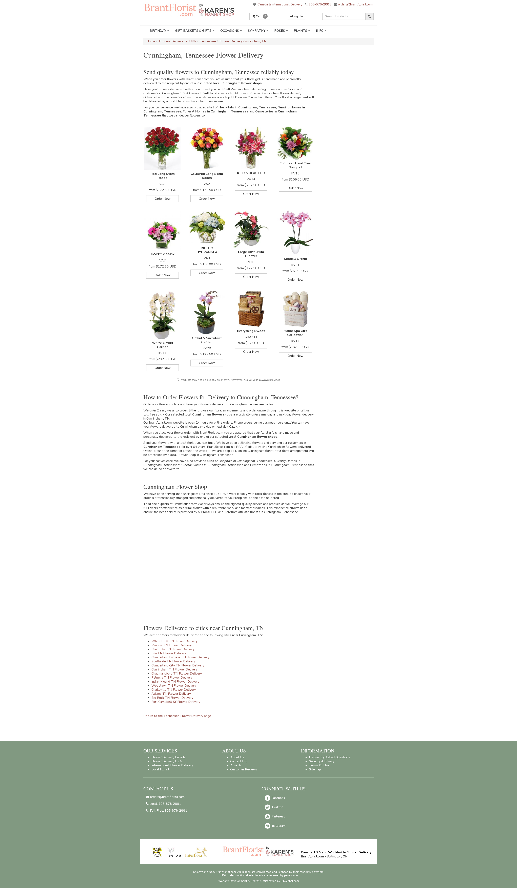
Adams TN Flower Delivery (171, 693)
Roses (280, 30)
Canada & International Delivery (279, 4)
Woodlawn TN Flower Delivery (174, 685)
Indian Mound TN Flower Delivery (175, 681)
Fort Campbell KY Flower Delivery (175, 702)
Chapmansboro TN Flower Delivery (176, 673)
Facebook (278, 798)
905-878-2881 (320, 4)
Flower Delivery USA (166, 761)
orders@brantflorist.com (355, 4)
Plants (301, 30)
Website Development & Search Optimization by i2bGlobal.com (258, 881)
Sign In (298, 16)
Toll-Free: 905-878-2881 (168, 810)
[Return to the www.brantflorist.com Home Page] (189, 9)
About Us (237, 757)
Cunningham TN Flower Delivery (174, 669)
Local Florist (160, 769)
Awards (235, 765)
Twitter (277, 807)
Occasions (230, 30)
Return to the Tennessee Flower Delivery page (177, 716)
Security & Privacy (321, 761)
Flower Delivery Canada (168, 757)
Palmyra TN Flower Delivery (171, 677)
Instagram (278, 826)
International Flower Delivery (172, 765)
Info (320, 30)
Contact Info (238, 761)
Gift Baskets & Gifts (193, 30)
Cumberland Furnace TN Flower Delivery (180, 657)
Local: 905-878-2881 (165, 804)
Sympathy (257, 30)
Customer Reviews (243, 769)
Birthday (158, 30)
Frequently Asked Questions (329, 757)
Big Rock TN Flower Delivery (172, 698)
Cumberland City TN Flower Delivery (177, 665)
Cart (260, 16)
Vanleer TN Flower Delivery (171, 645)
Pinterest (278, 816)
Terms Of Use (319, 765)
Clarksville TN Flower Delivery (173, 689)
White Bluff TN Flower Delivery (174, 641)
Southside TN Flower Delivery (173, 661)
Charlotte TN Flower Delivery (172, 649)
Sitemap (315, 769)
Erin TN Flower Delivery (168, 653)
